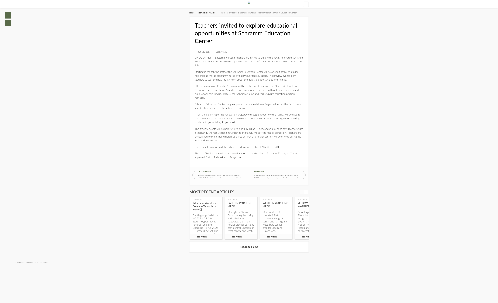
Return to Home (249, 247)
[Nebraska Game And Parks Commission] (249, 4)
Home (8, 15)
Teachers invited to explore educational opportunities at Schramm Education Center (251, 153)
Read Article (201, 237)
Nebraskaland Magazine (207, 13)
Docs (8, 23)
